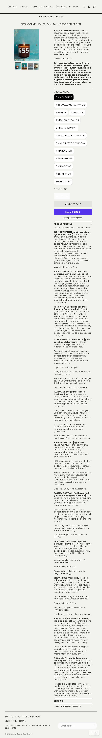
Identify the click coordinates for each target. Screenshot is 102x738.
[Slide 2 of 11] (24, 66)
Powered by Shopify (24, 734)
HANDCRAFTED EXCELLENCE (67, 706)
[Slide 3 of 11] (30, 66)
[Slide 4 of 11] (37, 66)
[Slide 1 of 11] (18, 66)
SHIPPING (58, 701)
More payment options (73, 218)
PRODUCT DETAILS (63, 224)
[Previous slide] (16, 45)
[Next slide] (37, 45)
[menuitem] (24, 6)
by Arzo (14, 734)
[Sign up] (94, 726)
